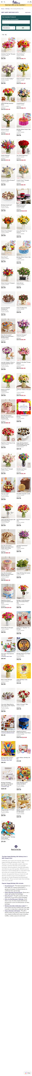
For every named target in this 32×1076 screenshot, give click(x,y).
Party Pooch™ (9, 895)
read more (28, 12)
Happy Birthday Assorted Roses (13, 892)
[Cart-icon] (30, 2)
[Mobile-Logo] (16, 2)
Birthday (8, 8)
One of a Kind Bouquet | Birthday (14, 899)
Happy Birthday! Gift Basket (12, 910)
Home (2, 8)
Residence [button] (6, 28)
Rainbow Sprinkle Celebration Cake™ (15, 905)
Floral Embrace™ (9, 885)
